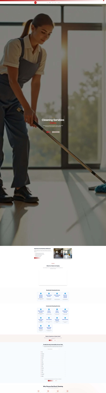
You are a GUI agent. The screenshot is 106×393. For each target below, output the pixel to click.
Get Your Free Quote (51, 380)
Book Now (51, 340)
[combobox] (59, 2)
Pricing (52, 2)
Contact (55, 2)
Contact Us (55, 340)
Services (50, 2)
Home (47, 2)
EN (103, 0)
